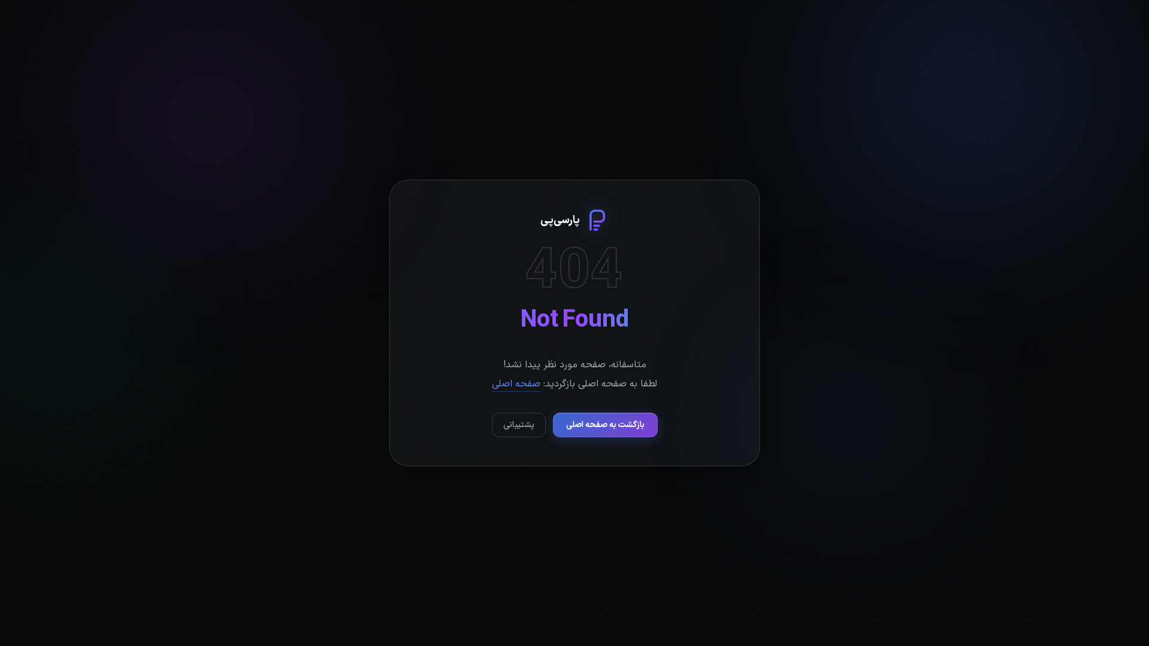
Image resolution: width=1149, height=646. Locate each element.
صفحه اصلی (516, 384)
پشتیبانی (518, 425)
